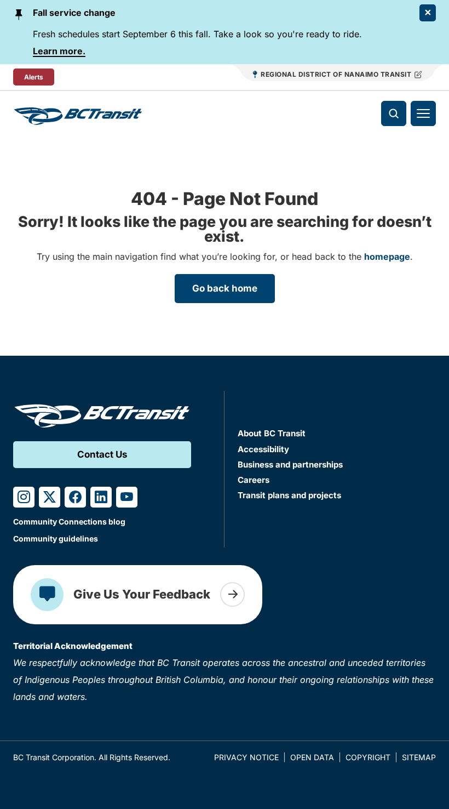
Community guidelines (55, 538)
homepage (387, 256)
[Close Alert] (427, 12)
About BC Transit (272, 433)
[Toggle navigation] (423, 113)
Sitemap (419, 757)
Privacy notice (246, 757)
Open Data (312, 757)
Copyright (368, 757)
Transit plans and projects (289, 495)
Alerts (33, 77)
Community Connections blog (69, 521)
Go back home (224, 288)
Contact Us (102, 454)
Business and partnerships (290, 464)
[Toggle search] (393, 113)
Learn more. (59, 51)
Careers (253, 480)
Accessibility (263, 449)
